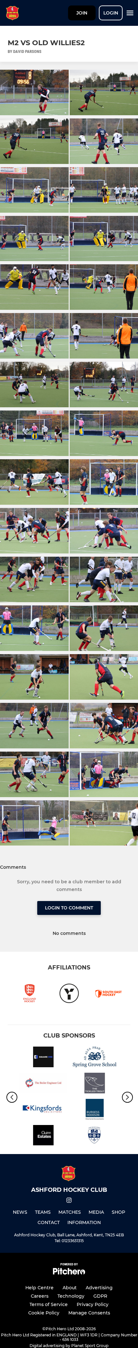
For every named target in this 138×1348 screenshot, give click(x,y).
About (70, 1288)
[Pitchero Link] (69, 1273)
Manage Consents (89, 1313)
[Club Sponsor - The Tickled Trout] (95, 1084)
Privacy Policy (92, 1304)
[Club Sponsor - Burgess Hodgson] (95, 1110)
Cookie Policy (43, 1313)
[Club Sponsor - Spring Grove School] (95, 1058)
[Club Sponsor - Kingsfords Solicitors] (43, 1110)
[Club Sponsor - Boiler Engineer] (43, 1084)
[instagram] (69, 1201)
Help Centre (39, 1288)
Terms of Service (49, 1304)
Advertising (99, 1288)
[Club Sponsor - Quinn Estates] (43, 1136)
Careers (39, 1296)
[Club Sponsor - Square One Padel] (43, 1058)
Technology (70, 1296)
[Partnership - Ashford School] (95, 1136)
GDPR (100, 1296)
